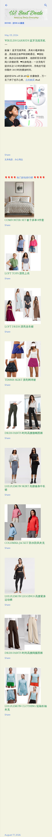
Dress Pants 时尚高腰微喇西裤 (24, 433)
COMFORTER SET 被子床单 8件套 (24, 220)
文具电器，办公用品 (14, 159)
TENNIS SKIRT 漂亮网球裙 (20, 379)
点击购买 (30, 79)
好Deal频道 (18, 22)
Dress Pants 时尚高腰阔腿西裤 (24, 652)
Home (8, 22)
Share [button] (7, 155)
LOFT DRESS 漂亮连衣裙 (19, 326)
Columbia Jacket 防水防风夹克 (25, 542)
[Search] (45, 4)
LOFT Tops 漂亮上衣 (17, 273)
